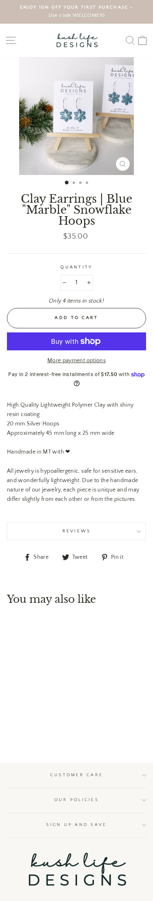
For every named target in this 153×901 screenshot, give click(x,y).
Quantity (76, 267)
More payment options (76, 360)
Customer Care (76, 775)
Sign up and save (76, 824)
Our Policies (76, 799)
